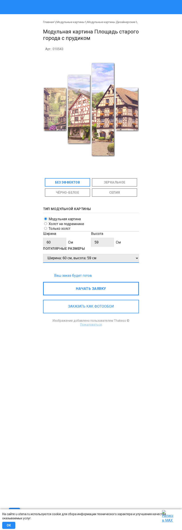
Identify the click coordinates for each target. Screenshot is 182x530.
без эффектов (67, 182)
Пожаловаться (91, 324)
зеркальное (114, 182)
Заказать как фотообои (91, 306)
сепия (114, 192)
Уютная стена (73, 2)
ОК (9, 525)
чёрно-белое (67, 192)
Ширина (49, 234)
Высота (97, 234)
